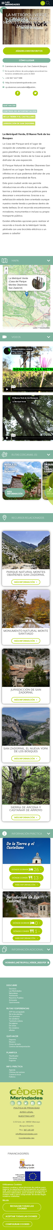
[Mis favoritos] (42, 3)
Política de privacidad (27, 1108)
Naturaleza (13, 993)
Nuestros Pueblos (16, 998)
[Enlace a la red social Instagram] (12, 1103)
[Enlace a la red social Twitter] (25, 1103)
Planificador (13, 1056)
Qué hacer (9, 105)
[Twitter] (35, 93)
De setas (12, 1025)
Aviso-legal (26, 1112)
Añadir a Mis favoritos (29, 51)
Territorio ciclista (16, 1021)
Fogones (12, 1060)
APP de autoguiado (17, 1012)
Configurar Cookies (17, 1224)
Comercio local (15, 1074)
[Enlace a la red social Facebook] (32, 1103)
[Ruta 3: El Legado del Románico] (22, 481)
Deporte (12, 1039)
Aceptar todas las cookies (21, 1216)
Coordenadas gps (26, 1138)
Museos (12, 1042)
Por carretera (14, 1016)
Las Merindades (12, 3)
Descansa (13, 1058)
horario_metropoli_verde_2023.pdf (25, 962)
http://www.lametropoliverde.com (20, 82)
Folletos (12, 1077)
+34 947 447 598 (13, 78)
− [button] (6, 272)
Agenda (12, 1070)
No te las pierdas (15, 1014)
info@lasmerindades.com (26, 1134)
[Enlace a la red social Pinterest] (19, 1103)
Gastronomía (14, 1002)
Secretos (12, 988)
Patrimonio (13, 995)
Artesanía (13, 1000)
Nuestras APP (26, 1116)
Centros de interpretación (19, 111)
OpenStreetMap (45, 328)
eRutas (12, 1030)
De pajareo (13, 1023)
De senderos (14, 1019)
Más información (15, 492)
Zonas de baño (15, 1044)
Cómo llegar (26, 60)
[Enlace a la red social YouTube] (39, 1103)
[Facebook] (17, 93)
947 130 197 (29, 1130)
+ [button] (6, 268)
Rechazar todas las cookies (22, 1207)
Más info (6, 1200)
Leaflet (35, 328)
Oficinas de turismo (17, 1072)
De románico (14, 1028)
